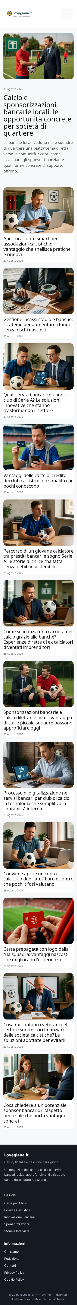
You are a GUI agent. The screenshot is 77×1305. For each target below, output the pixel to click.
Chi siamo (11, 1252)
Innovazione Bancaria (19, 1217)
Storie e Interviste (16, 1231)
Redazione (11, 1259)
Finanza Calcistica (17, 1210)
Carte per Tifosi (15, 1203)
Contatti (10, 1266)
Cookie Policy (14, 1280)
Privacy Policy (14, 1273)
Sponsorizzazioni (16, 1224)
